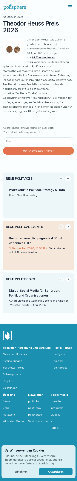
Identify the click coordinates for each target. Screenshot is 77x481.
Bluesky (55, 414)
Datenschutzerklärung (40, 463)
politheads (35, 414)
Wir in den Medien (14, 421)
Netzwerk (9, 414)
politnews (34, 408)
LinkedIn (56, 401)
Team (6, 401)
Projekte (8, 381)
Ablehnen (21, 471)
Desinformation (38, 421)
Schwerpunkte (12, 374)
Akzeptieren (56, 471)
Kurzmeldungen (12, 361)
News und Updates (15, 354)
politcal (58, 361)
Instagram (57, 408)
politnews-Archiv (13, 367)
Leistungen (10, 387)
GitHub (55, 428)
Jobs (6, 408)
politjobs (59, 354)
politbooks (60, 367)
